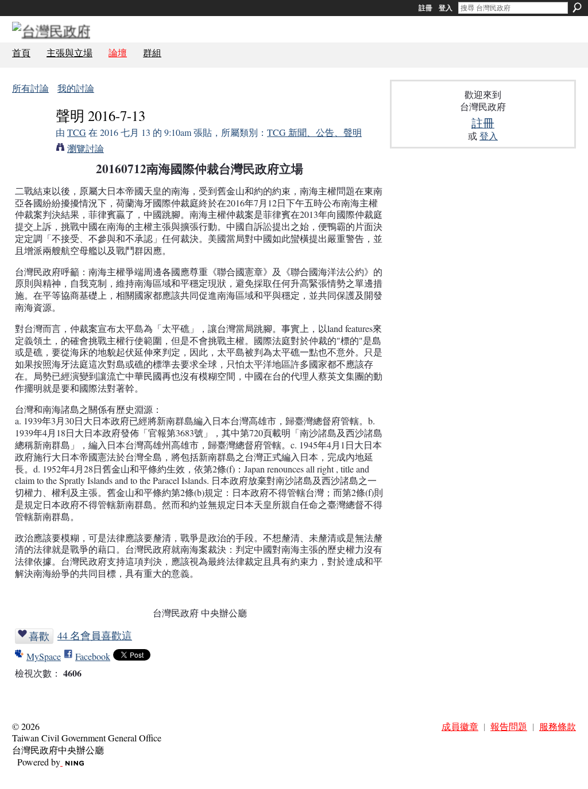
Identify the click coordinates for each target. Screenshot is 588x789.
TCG (76, 132)
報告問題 (508, 726)
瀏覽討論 (85, 148)
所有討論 (30, 88)
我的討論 (75, 88)
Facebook (92, 656)
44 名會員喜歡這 (94, 635)
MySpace (43, 656)
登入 (445, 8)
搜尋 (577, 7)
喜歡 (39, 636)
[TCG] (30, 137)
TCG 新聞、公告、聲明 (314, 132)
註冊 (425, 8)
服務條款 (557, 726)
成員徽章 (460, 726)
